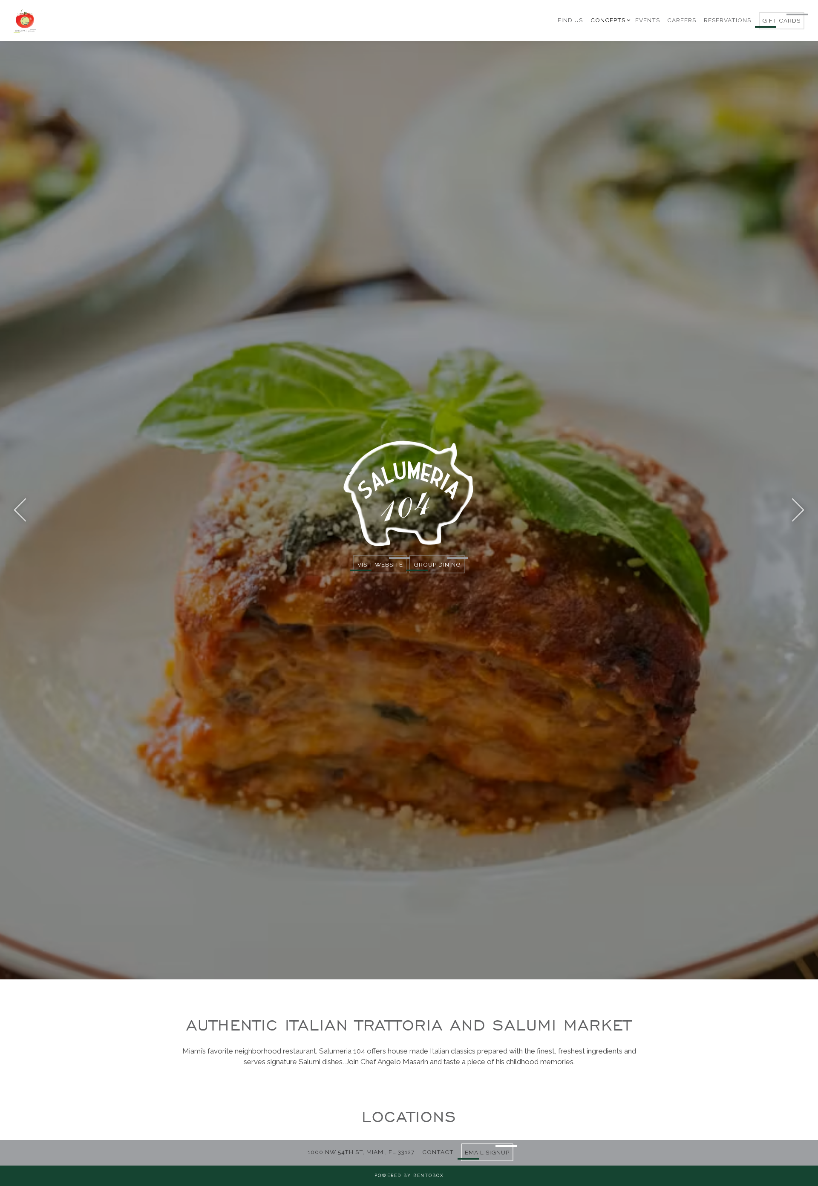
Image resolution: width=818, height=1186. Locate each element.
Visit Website (380, 569)
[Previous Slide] (20, 515)
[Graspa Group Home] (69, 20)
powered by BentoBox (409, 1175)
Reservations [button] (727, 20)
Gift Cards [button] (781, 20)
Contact (438, 1152)
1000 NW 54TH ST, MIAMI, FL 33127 (361, 1152)
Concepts (609, 19)
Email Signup (487, 1152)
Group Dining (437, 569)
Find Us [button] (570, 20)
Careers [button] (681, 20)
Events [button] (647, 20)
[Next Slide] (798, 515)
